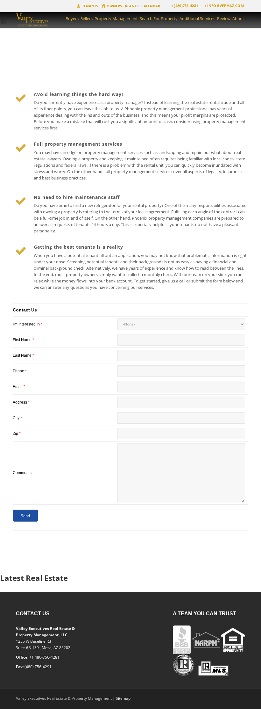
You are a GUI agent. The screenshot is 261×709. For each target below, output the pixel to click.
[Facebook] (102, 616)
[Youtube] (146, 616)
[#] (38, 20)
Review (223, 18)
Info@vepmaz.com (225, 5)
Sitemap (123, 698)
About (238, 18)
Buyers (72, 18)
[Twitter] (114, 616)
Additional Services (197, 18)
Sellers (87, 18)
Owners (114, 6)
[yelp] (124, 616)
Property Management (116, 18)
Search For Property (159, 18)
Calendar (150, 6)
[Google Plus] (135, 616)
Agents (131, 6)
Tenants (90, 6)
